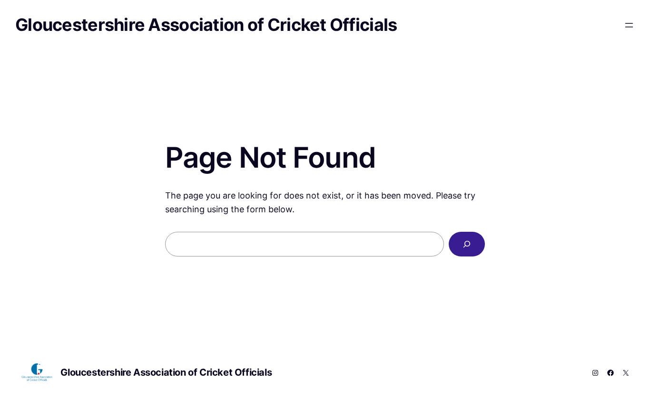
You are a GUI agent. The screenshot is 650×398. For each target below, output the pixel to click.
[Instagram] (595, 373)
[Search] (467, 244)
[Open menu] (629, 25)
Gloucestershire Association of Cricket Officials (206, 24)
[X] (626, 373)
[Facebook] (610, 373)
